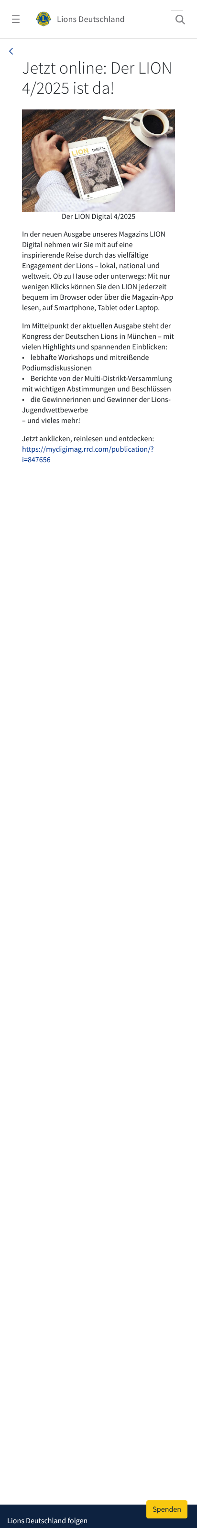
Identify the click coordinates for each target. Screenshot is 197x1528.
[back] (11, 51)
